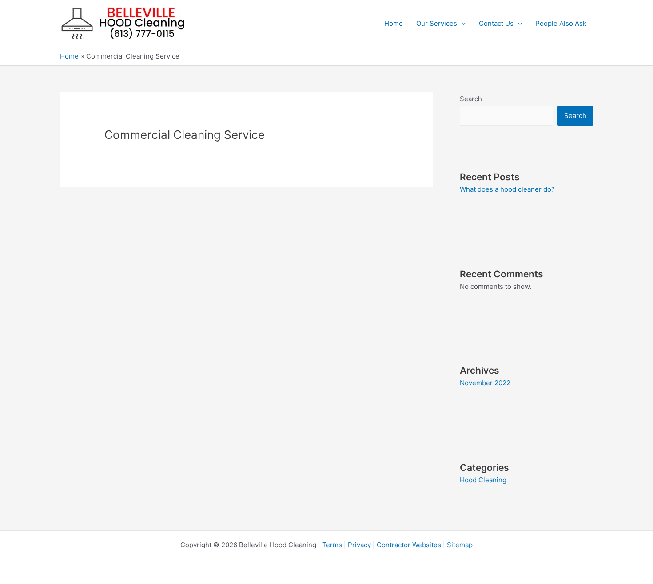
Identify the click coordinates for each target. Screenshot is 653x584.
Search (471, 99)
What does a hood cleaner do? (507, 189)
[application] (461, 23)
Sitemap (460, 545)
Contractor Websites (409, 545)
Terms (332, 545)
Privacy (359, 545)
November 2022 (485, 383)
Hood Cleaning (483, 480)
